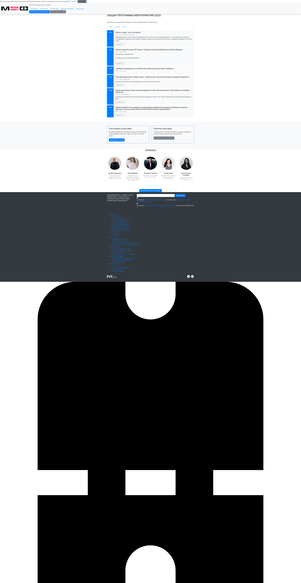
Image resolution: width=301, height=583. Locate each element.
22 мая (117, 26)
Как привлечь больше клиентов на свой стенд (127, 245)
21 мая (110, 26)
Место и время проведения (121, 226)
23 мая (124, 26)
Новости (116, 265)
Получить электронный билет (39, 12)
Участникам (44, 8)
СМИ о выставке (118, 271)
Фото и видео (117, 269)
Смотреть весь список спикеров (150, 190)
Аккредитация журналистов (122, 267)
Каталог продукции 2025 (121, 222)
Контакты (116, 235)
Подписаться (180, 195)
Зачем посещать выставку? (121, 249)
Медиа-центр (80, 8)
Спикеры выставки (119, 262)
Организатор (117, 233)
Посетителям (54, 8)
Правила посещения (119, 252)
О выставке (34, 8)
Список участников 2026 (121, 220)
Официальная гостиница (121, 228)
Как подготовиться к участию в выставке (126, 243)
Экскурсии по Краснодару (121, 230)
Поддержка (116, 232)
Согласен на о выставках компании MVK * (165, 206)
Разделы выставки (119, 218)
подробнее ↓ (120, 44)
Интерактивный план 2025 (121, 224)
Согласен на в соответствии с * (164, 200)
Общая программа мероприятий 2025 (125, 258)
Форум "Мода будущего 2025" (122, 260)
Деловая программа (67, 8)
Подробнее (73, 1)
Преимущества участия (120, 239)
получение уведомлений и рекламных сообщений (160, 205)
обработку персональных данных (155, 200)
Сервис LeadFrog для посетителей (124, 254)
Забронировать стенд (58, 12)
